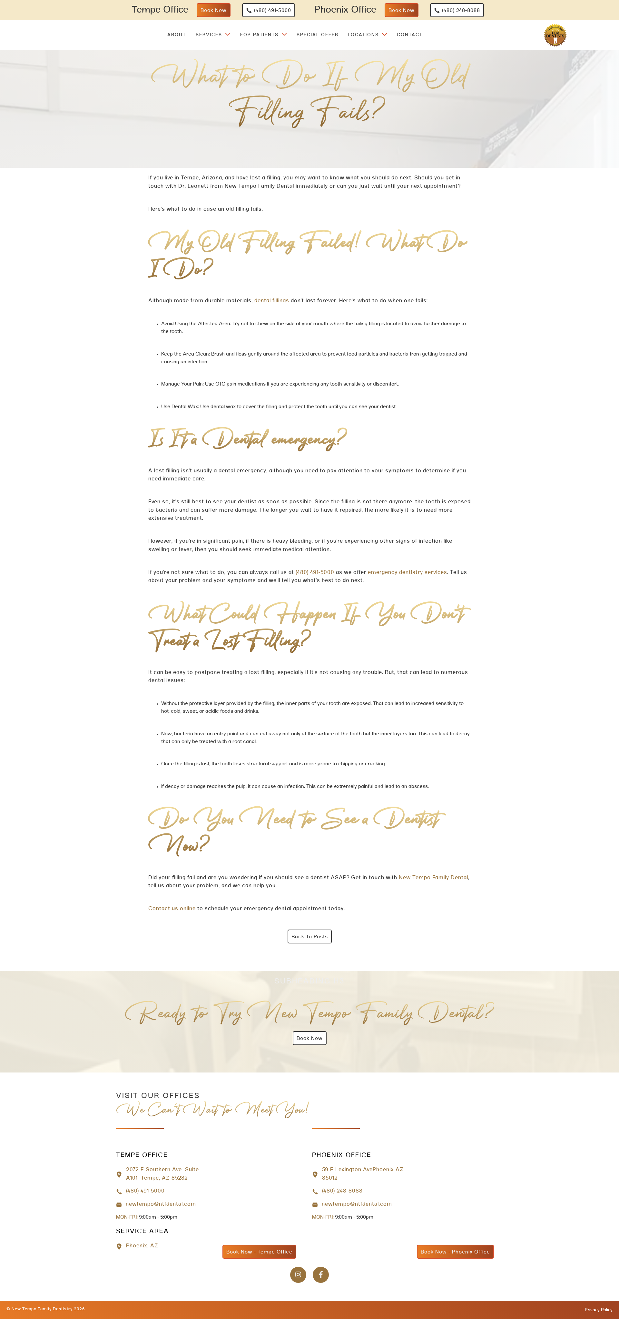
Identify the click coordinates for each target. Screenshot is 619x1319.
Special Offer (318, 35)
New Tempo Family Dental (433, 878)
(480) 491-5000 (316, 572)
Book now (310, 1038)
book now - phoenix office (455, 1252)
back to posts (309, 937)
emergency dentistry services (407, 572)
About (176, 35)
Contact (410, 35)
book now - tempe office (259, 1252)
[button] (211, 35)
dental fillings (271, 301)
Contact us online (172, 908)
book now (214, 10)
